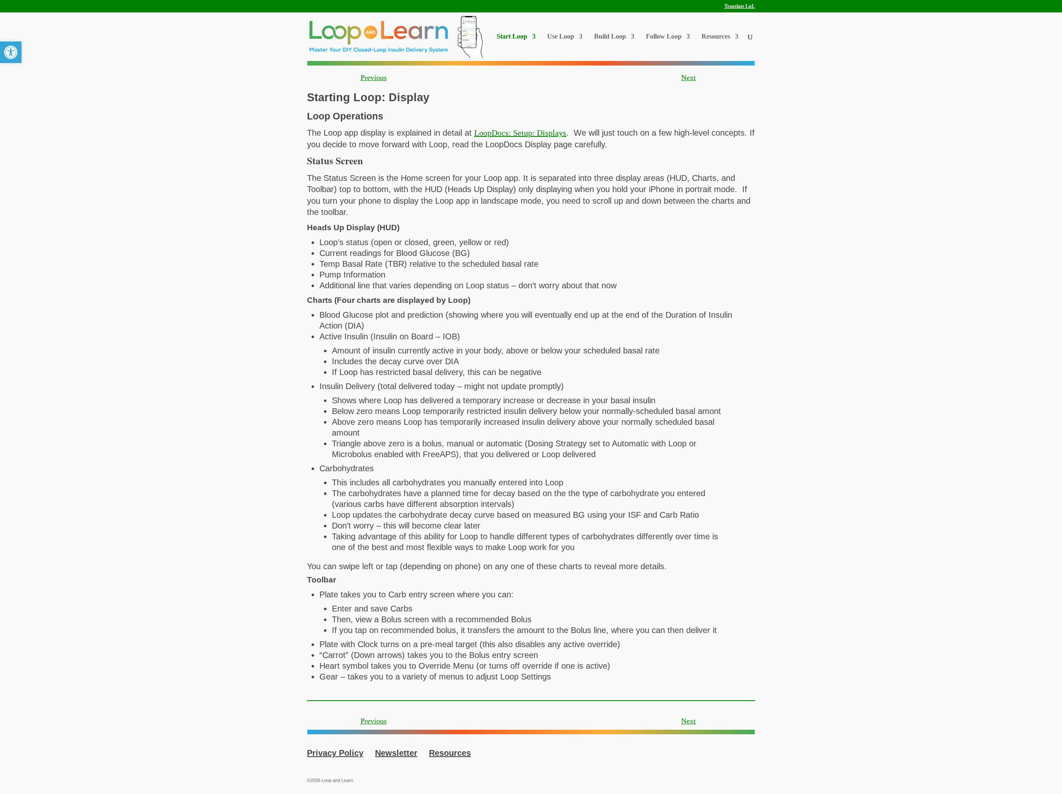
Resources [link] (716, 37)
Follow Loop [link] (664, 37)
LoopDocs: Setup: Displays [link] (520, 132)
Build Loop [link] (610, 37)
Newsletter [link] (396, 752)
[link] (11, 52)
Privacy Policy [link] (335, 752)
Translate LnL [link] (739, 6)
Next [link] (688, 77)
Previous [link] (373, 77)
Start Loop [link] (512, 37)
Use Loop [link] (560, 37)
